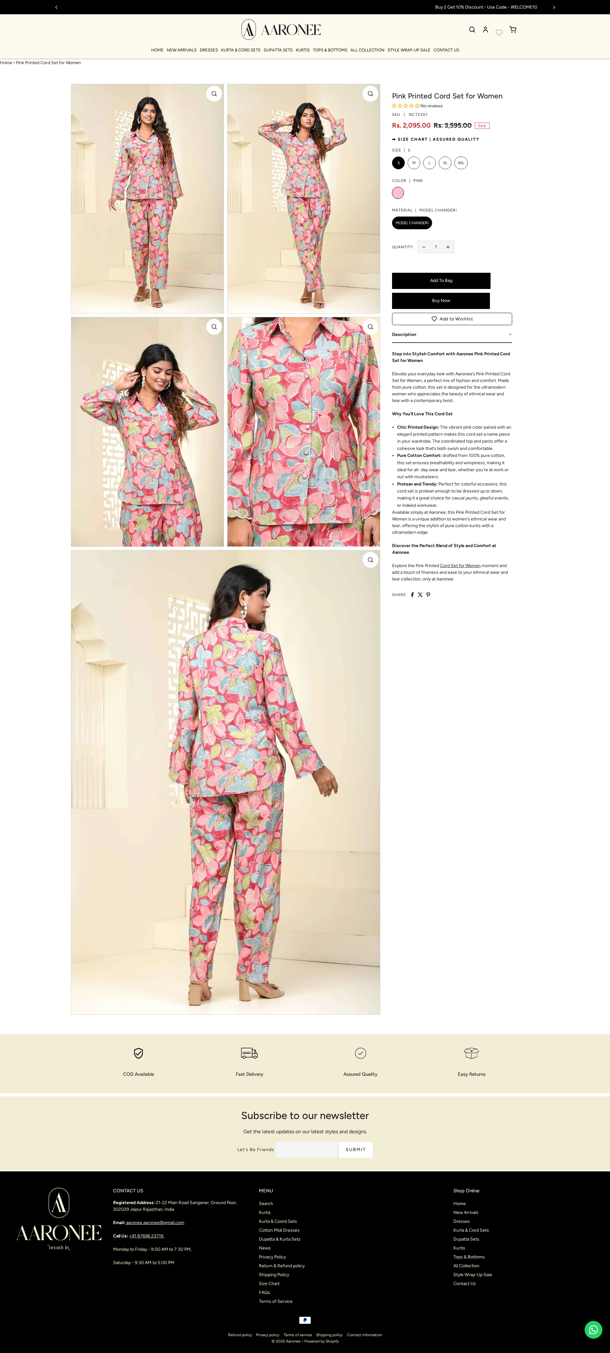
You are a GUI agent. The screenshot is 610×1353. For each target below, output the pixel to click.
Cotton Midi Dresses (279, 1230)
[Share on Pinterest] (428, 594)
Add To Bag (441, 280)
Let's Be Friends (255, 1149)
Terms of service (298, 1335)
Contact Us (446, 50)
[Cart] (512, 29)
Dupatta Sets (278, 50)
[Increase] (448, 247)
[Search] (472, 29)
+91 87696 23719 (146, 1236)
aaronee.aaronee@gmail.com (155, 1222)
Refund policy (240, 1335)
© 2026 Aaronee (286, 1341)
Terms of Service (276, 1301)
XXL (461, 163)
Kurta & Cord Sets (241, 50)
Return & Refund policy (282, 1266)
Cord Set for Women (460, 565)
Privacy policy (267, 1335)
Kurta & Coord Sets (278, 1221)
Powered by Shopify (321, 1341)
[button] (452, 319)
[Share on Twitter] (420, 594)
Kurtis (303, 50)
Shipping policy (329, 1335)
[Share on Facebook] (412, 594)
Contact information (364, 1335)
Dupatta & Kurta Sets (280, 1239)
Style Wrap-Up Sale (409, 50)
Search (266, 1203)
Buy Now (441, 300)
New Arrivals (182, 50)
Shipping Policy (274, 1274)
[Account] (485, 29)
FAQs (264, 1292)
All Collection (367, 50)
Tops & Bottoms (330, 50)
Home (157, 50)
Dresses (209, 50)
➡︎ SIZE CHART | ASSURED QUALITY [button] (435, 139)
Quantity (402, 247)
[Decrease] (424, 247)
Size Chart (269, 1283)
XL (445, 163)
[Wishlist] (499, 33)
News (265, 1248)
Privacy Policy (272, 1257)
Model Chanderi (412, 223)
